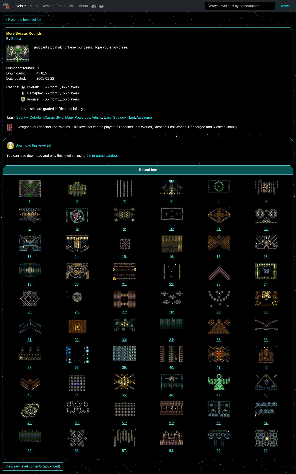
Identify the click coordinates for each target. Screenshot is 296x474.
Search (285, 6)
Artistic (97, 117)
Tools (61, 6)
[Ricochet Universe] (6, 6)
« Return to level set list (23, 19)
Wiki (72, 6)
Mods (34, 6)
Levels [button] (18, 6)
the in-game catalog (101, 155)
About (83, 6)
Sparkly (22, 117)
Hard (131, 117)
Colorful (35, 117)
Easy (107, 117)
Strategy (119, 117)
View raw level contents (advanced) (32, 466)
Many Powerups (77, 117)
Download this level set (33, 145)
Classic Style (53, 117)
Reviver (48, 6)
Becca (16, 38)
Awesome (144, 117)
